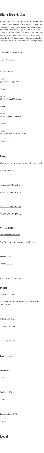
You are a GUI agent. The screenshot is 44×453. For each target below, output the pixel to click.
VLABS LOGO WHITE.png (10, 214)
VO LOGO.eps (5, 257)
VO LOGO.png (6, 264)
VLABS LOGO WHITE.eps (10, 207)
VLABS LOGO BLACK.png (11, 192)
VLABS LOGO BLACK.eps (10, 185)
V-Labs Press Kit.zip (7, 60)
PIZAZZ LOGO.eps (7, 319)
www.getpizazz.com (7, 294)
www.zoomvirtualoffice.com (10, 235)
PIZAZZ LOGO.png (7, 326)
